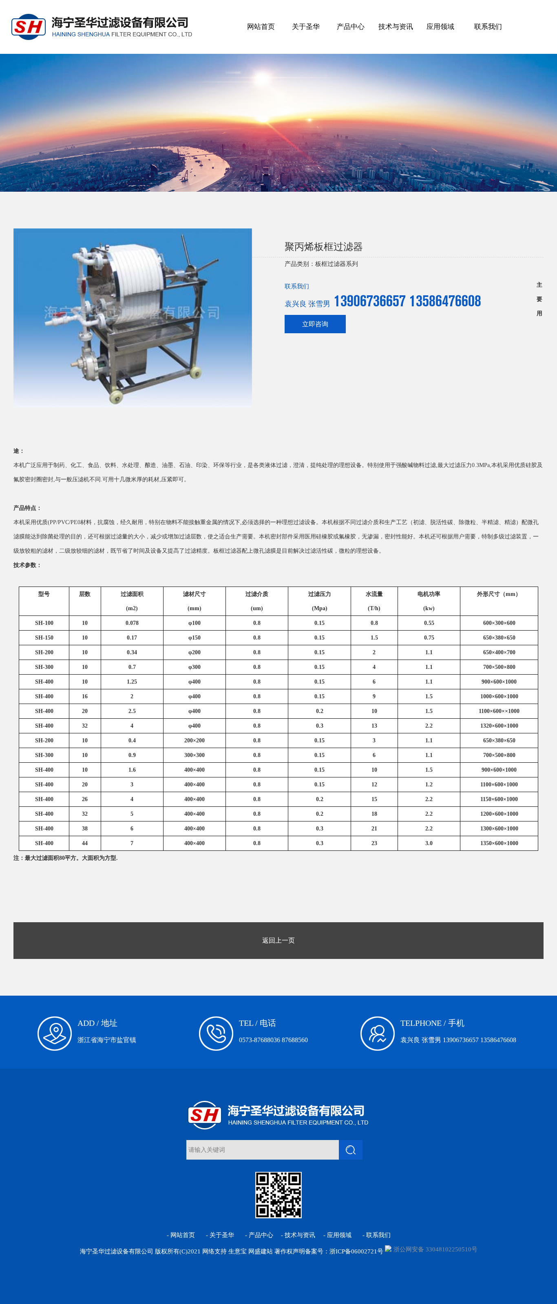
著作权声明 (289, 1251)
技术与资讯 (395, 27)
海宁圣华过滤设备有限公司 (116, 1251)
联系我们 (488, 27)
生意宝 (237, 1251)
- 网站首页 (181, 1235)
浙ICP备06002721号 (356, 1251)
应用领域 (440, 27)
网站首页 (261, 27)
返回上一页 (278, 940)
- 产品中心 (259, 1235)
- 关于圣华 (220, 1235)
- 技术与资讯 (298, 1235)
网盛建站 (260, 1251)
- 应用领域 (337, 1235)
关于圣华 (306, 27)
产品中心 (351, 27)
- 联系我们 (376, 1235)
